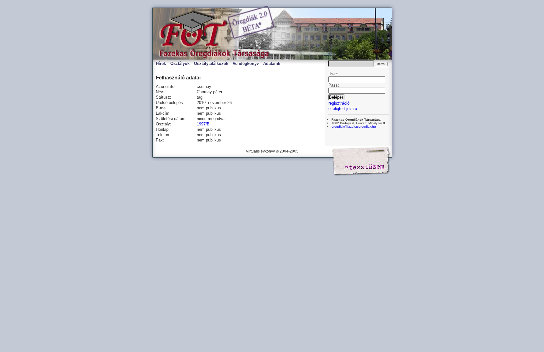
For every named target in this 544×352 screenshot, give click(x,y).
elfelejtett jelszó (342, 108)
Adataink (271, 63)
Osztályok (180, 63)
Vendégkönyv (246, 63)
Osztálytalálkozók (211, 63)
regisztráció (338, 103)
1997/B (203, 124)
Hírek (161, 63)
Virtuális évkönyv (219, 34)
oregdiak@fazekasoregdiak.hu (354, 126)
